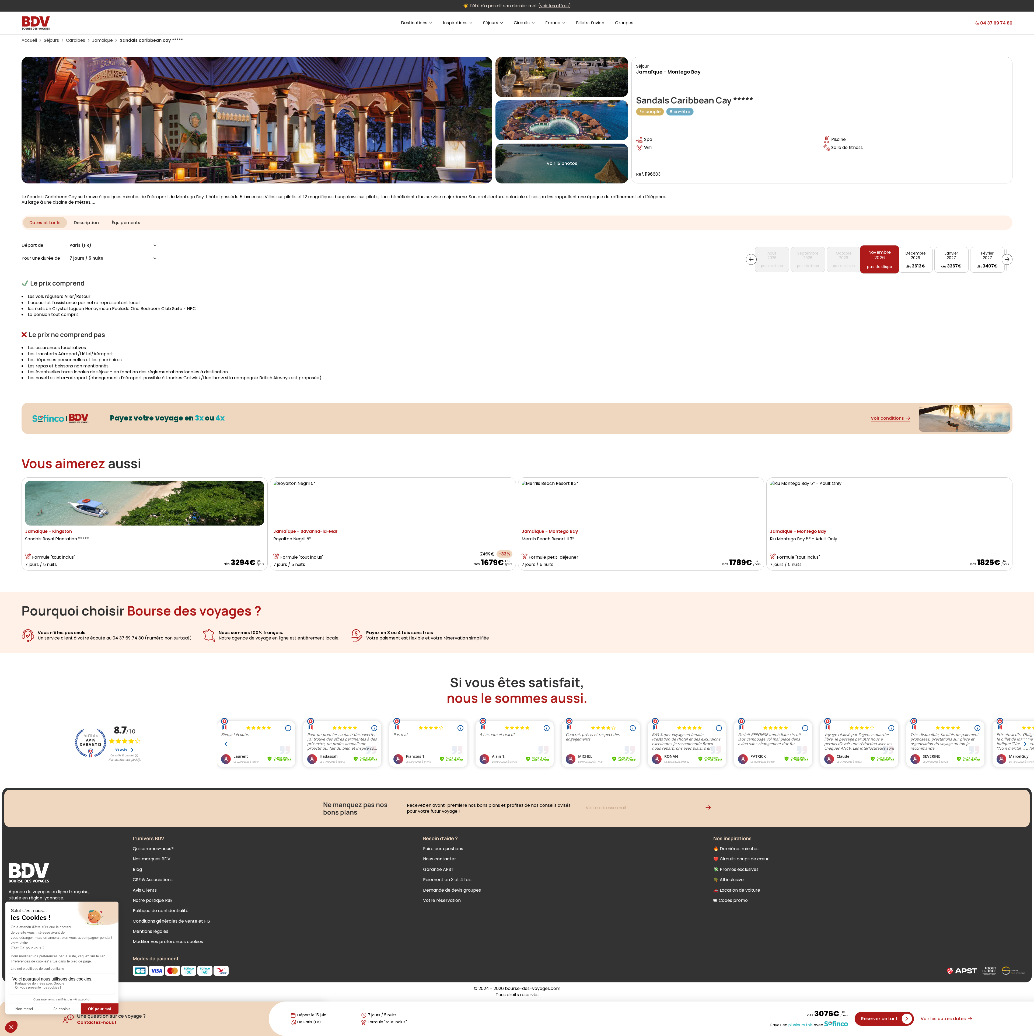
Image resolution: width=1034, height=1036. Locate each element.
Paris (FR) (80, 245)
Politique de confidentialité (160, 911)
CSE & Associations (153, 880)
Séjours (51, 40)
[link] (978, 22)
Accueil (29, 40)
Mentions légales (150, 931)
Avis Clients (145, 890)
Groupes (624, 23)
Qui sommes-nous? (153, 849)
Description (86, 223)
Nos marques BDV (151, 859)
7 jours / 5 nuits (86, 258)
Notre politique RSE (153, 900)
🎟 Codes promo (730, 900)
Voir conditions (887, 418)
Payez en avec (796, 1024)
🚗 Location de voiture (736, 890)
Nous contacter (439, 859)
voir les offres (554, 6)
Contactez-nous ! (96, 1022)
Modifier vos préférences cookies (168, 941)
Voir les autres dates (943, 1019)
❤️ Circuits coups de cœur (741, 859)
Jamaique (102, 40)
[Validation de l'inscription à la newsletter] (710, 808)
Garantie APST (438, 869)
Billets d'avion (590, 23)
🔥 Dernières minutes (736, 849)
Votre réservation (442, 900)
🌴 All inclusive (728, 880)
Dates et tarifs (45, 223)
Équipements (126, 223)
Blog (137, 869)
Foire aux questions (443, 849)
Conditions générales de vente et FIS (171, 921)
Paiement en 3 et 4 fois (447, 880)
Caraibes (75, 40)
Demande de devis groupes (452, 890)
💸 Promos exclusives (736, 869)
